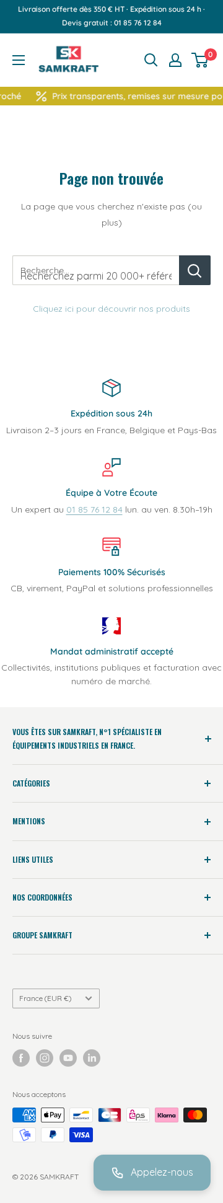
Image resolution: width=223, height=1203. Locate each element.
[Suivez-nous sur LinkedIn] (91, 1058)
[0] (200, 60)
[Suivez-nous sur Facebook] (21, 1058)
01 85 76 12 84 (94, 509)
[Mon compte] (175, 60)
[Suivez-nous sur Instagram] (44, 1058)
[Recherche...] (195, 270)
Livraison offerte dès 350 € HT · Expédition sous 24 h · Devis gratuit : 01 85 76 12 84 (111, 15)
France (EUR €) (45, 998)
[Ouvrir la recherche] (151, 60)
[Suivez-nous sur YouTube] (68, 1058)
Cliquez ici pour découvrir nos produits (111, 308)
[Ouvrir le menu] (18, 60)
